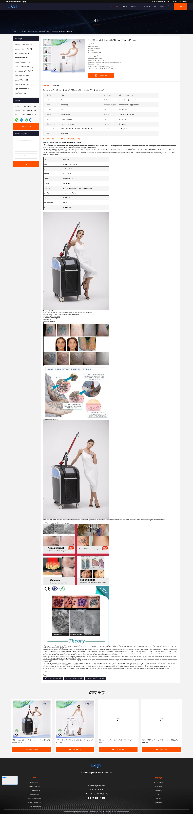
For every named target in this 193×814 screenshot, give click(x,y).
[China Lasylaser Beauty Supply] (12, 6)
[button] (15, 724)
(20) (22, 53)
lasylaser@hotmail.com (161, 1)
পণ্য (117, 6)
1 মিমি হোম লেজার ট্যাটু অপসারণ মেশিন (95, 678)
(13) (24, 71)
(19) (21, 58)
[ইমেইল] (30, 120)
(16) (24, 62)
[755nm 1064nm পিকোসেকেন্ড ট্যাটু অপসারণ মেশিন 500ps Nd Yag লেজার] (118, 719)
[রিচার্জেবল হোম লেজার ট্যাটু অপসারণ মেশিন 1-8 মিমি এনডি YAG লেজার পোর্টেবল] (75, 719)
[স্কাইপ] (21, 120)
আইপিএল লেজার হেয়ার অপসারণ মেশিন (74, 678)
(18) (21, 80)
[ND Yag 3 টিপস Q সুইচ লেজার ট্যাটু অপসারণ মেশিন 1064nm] (161, 719)
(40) (23, 49)
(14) (24, 67)
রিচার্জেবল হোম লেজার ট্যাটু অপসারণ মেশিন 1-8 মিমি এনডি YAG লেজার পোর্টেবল (74, 741)
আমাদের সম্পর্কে (134, 6)
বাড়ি (111, 6)
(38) (23, 44)
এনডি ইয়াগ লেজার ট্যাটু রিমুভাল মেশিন (53, 678)
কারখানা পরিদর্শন (158, 786)
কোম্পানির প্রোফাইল (158, 782)
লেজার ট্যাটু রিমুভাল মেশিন (27, 31)
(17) (22, 84)
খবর (158, 794)
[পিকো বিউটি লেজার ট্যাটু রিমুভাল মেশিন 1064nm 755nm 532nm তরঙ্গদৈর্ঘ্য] (68, 55)
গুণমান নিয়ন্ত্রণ (158, 790)
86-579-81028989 (181, 1)
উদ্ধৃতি (180, 6)
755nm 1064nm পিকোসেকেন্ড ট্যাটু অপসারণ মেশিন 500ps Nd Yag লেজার (117, 741)
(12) (20, 93)
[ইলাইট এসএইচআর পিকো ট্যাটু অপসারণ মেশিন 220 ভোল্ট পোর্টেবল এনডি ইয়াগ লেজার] (31, 719)
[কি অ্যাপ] (26, 120)
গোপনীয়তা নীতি (158, 802)
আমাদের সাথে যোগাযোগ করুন (149, 6)
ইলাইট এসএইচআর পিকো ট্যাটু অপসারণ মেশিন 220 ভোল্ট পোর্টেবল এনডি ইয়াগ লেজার (31, 741)
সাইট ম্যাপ (158, 798)
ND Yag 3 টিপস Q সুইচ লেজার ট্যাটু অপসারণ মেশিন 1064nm (161, 740)
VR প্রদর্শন (124, 6)
